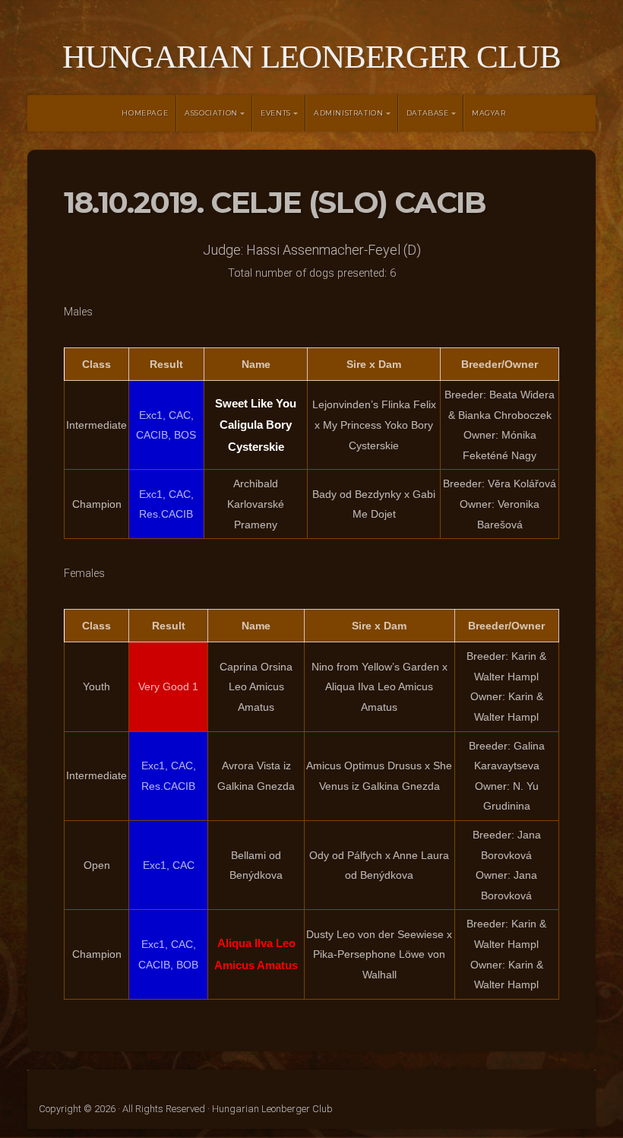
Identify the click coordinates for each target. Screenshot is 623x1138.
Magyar (489, 113)
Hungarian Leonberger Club (311, 56)
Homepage (145, 113)
